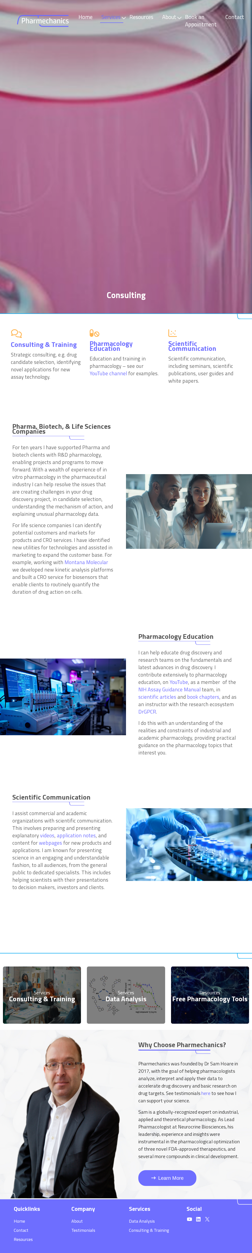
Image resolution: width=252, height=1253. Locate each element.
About (169, 17)
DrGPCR (147, 712)
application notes (76, 835)
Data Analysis (126, 998)
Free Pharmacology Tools (210, 998)
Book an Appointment (201, 21)
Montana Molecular (86, 562)
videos (47, 835)
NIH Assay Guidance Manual (169, 689)
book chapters (203, 697)
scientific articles (157, 697)
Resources (141, 17)
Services (111, 17)
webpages (50, 843)
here (205, 1093)
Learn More (171, 1178)
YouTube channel (108, 373)
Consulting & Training (42, 998)
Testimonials (83, 1230)
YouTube (179, 682)
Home (86, 17)
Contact (234, 17)
